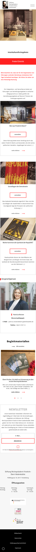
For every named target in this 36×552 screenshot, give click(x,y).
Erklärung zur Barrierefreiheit (18, 543)
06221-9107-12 (20, 325)
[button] (3, 548)
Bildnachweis (18, 533)
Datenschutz (18, 538)
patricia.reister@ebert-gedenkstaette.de (20, 322)
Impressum (18, 548)
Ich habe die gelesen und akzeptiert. (18, 449)
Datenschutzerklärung (15, 450)
